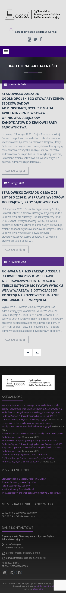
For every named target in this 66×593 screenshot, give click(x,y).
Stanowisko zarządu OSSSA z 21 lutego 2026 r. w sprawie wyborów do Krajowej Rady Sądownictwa (33, 197)
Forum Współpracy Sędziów (16, 485)
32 (37, 352)
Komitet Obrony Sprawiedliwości (19, 489)
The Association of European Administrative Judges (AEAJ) (31, 492)
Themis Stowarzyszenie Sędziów (19, 482)
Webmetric (38, 589)
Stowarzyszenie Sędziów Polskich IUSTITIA (24, 478)
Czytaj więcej (15, 170)
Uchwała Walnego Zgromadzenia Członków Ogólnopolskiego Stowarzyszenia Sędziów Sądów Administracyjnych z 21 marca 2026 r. (28, 458)
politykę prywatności (44, 586)
